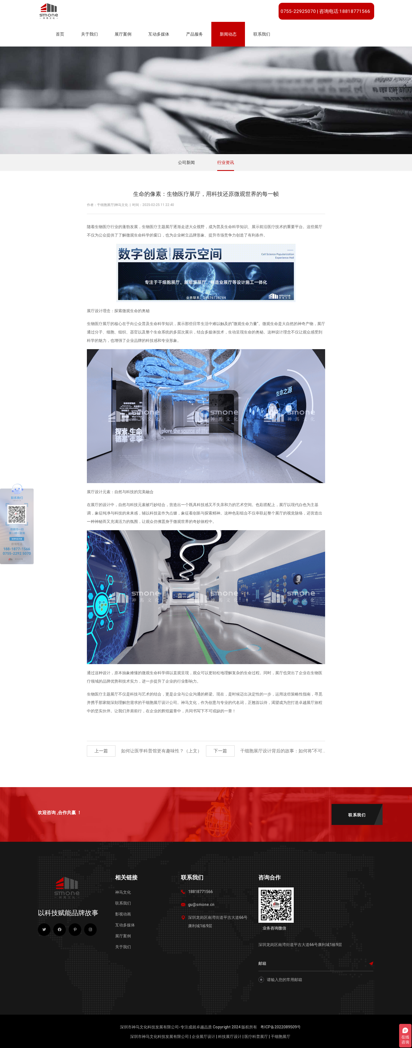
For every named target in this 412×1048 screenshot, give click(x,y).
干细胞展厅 (280, 1036)
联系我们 (261, 34)
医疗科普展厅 (256, 1036)
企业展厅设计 (203, 1036)
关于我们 (89, 34)
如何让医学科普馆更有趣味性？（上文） (161, 750)
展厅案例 (123, 34)
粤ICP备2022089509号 (280, 1027)
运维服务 (197, 52)
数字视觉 (159, 52)
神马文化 (123, 892)
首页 (60, 34)
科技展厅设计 (230, 1036)
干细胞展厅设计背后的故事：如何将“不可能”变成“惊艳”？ (297, 750)
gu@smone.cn (201, 904)
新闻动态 (228, 34)
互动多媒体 (158, 34)
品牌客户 (293, 52)
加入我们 (322, 52)
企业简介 (92, 52)
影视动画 (123, 914)
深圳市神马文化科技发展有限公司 (159, 1036)
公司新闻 (231, 52)
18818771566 (200, 891)
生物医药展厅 (130, 52)
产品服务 (194, 34)
